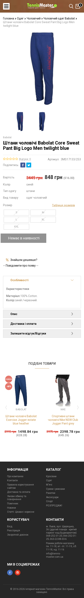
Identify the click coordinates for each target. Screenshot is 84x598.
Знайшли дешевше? (23, 259)
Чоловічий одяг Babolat (59, 18)
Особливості (19, 280)
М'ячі (49, 484)
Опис (13, 314)
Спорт (49, 501)
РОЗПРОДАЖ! (54, 505)
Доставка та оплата (18, 492)
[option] (20, 121)
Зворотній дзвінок (17, 534)
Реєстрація (13, 530)
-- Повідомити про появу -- (20, 265)
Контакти (12, 480)
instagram (17, 572)
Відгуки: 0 (25, 159)
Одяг (20, 18)
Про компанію (15, 476)
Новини (11, 507)
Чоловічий (34, 18)
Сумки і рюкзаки (55, 489)
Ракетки (50, 493)
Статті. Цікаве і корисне (20, 511)
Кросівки (51, 476)
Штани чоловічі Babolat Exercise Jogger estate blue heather (21, 420)
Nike (63, 409)
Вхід (9, 526)
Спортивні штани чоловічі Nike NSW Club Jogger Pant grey (63, 420)
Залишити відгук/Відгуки (28, 333)
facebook (10, 572)
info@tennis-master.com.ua (54, 555)
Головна (9, 18)
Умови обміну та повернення (16, 498)
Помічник (12, 503)
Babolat (7, 137)
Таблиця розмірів (63, 205)
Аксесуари (52, 497)
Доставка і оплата (23, 323)
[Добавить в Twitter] (28, 165)
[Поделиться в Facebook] (22, 165)
